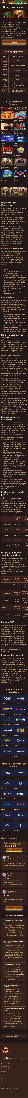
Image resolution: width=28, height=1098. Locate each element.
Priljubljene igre (4, 108)
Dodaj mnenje (14, 850)
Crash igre (18, 108)
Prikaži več (14, 908)
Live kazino (12, 108)
